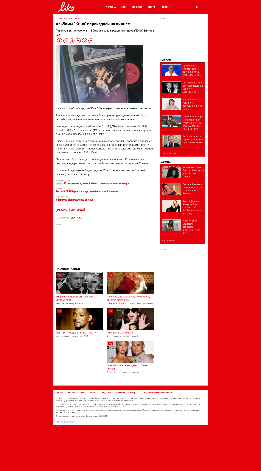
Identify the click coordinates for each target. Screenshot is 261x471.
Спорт (151, 7)
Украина (110, 7)
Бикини (165, 7)
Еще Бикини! (168, 240)
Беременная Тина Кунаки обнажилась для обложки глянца (193, 172)
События (137, 7)
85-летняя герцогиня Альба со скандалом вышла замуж (93, 183)
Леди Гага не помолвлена (121, 332)
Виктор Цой (78, 209)
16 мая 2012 (77, 18)
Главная (59, 18)
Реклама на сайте (76, 392)
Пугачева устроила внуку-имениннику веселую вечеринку (128, 298)
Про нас (59, 392)
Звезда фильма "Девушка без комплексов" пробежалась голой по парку (192, 207)
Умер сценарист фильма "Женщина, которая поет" (76, 298)
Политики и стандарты (127, 392)
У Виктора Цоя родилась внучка (74, 199)
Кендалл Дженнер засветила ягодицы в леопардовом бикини (192, 189)
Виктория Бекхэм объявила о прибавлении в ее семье (192, 104)
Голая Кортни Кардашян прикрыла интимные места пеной (191, 226)
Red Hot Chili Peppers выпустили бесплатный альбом (87, 191)
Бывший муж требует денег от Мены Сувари (127, 367)
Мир (123, 7)
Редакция (106, 392)
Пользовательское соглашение (157, 392)
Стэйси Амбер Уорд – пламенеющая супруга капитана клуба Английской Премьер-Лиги (192, 122)
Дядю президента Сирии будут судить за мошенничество (192, 139)
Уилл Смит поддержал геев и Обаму (76, 332)
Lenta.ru (76, 217)
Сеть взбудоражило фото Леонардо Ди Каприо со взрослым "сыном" (192, 87)
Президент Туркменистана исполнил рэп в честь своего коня (192, 70)
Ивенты (93, 392)
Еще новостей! (169, 153)
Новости (166, 60)
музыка (62, 209)
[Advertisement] (105, 245)
